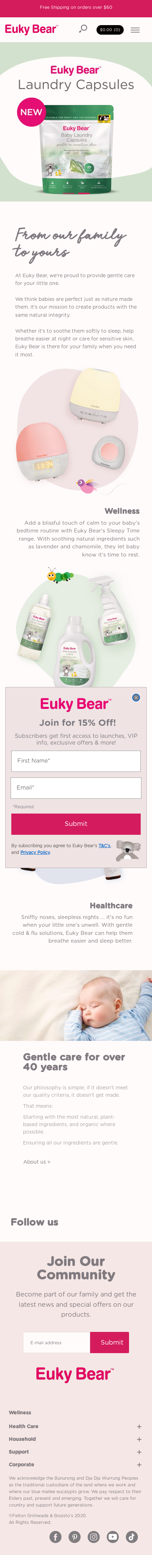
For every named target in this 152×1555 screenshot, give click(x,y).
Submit (76, 824)
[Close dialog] (136, 697)
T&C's (104, 846)
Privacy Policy (35, 852)
